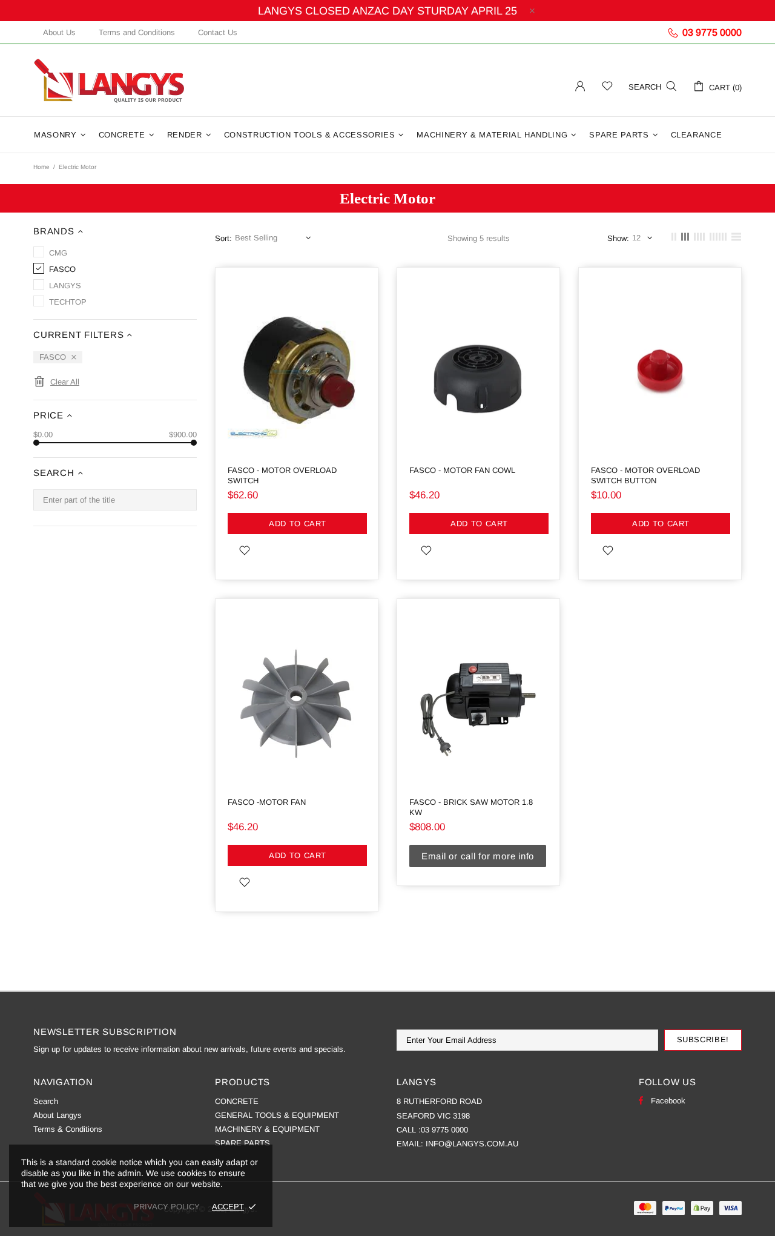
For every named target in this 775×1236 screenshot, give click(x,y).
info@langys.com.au (472, 1143)
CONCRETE (237, 1101)
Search (45, 1101)
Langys (109, 80)
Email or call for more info (477, 856)
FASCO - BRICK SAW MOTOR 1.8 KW (471, 807)
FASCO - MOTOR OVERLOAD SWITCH (282, 475)
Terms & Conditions (67, 1129)
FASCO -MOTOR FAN (267, 802)
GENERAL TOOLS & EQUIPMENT (277, 1115)
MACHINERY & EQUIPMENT (267, 1129)
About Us (59, 32)
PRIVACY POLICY (167, 1206)
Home (41, 167)
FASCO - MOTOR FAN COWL (462, 470)
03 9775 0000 (444, 1129)
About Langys (57, 1115)
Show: (618, 238)
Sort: (223, 238)
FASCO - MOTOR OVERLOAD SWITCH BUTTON (645, 475)
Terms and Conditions (137, 32)
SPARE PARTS (242, 1143)
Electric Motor (387, 198)
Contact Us (217, 32)
